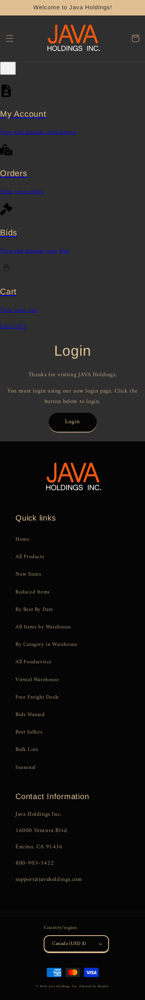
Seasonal (25, 767)
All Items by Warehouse (43, 627)
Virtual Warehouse (37, 680)
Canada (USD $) (69, 943)
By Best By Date (34, 609)
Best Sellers (28, 732)
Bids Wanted (30, 715)
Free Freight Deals (37, 697)
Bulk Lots (26, 749)
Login (72, 422)
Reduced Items (32, 592)
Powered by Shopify (94, 986)
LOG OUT (13, 327)
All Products (29, 557)
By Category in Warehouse (46, 644)
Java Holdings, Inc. (63, 986)
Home (22, 539)
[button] (9, 38)
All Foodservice (33, 662)
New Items (28, 574)
